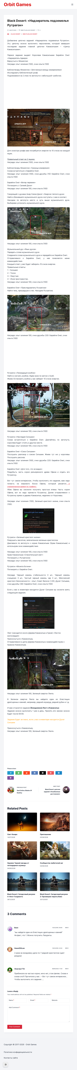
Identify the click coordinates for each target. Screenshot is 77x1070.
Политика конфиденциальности (18, 1052)
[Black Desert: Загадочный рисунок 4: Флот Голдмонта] (22, 881)
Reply (67, 927)
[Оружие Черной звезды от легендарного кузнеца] (22, 850)
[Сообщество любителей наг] (55, 850)
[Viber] (10, 778)
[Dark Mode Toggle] (5, 1064)
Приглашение (45, 834)
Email (32, 1000)
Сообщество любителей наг (51, 863)
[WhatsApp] (18, 773)
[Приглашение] (55, 822)
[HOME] (8, 34)
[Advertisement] (38, 92)
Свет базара (12, 834)
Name (11, 1000)
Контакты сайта (11, 1058)
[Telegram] (10, 773)
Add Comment (14, 1007)
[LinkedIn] (58, 773)
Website (54, 1000)
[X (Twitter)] (42, 773)
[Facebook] (34, 773)
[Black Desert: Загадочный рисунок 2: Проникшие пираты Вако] (55, 881)
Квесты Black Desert (28, 30)
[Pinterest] (50, 773)
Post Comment (14, 1027)
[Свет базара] (22, 822)
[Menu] (72, 4)
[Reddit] (26, 773)
